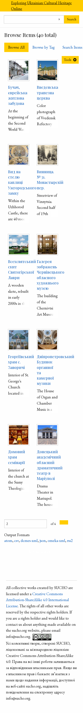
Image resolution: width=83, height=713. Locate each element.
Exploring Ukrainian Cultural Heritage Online (41, 5)
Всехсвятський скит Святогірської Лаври (22, 269)
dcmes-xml (29, 540)
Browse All (16, 47)
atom (8, 540)
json (43, 540)
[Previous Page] (62, 522)
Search (71, 19)
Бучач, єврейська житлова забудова (17, 95)
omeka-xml (56, 540)
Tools (67, 60)
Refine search (40, 551)
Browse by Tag (43, 47)
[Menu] (3, 6)
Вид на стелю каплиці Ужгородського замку (22, 182)
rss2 (70, 540)
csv (16, 540)
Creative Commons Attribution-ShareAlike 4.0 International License (37, 600)
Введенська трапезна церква (47, 92)
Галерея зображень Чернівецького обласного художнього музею (50, 275)
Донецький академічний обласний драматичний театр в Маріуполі (50, 465)
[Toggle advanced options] (59, 19)
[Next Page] (66, 522)
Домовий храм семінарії (16, 457)
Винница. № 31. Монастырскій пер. (50, 179)
